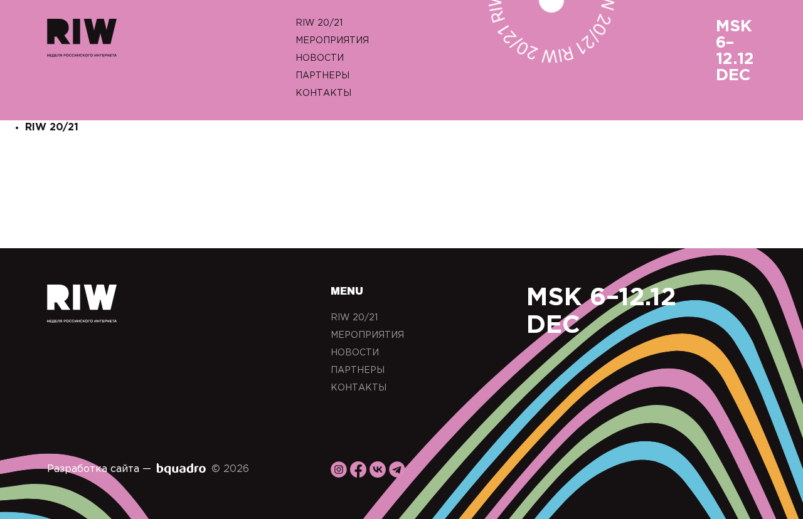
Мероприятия (332, 41)
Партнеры (322, 76)
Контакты (323, 93)
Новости (319, 58)
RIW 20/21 (319, 23)
